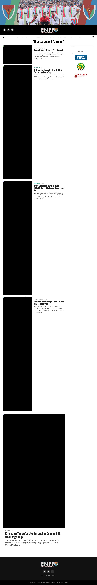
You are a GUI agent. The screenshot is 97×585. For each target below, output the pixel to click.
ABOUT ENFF (71, 37)
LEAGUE (43, 37)
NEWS (22, 37)
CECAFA (27, 37)
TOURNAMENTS (50, 37)
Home (42, 576)
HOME (18, 37)
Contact (54, 576)
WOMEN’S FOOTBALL (35, 37)
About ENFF (47, 576)
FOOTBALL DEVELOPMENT (61, 37)
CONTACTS (78, 37)
